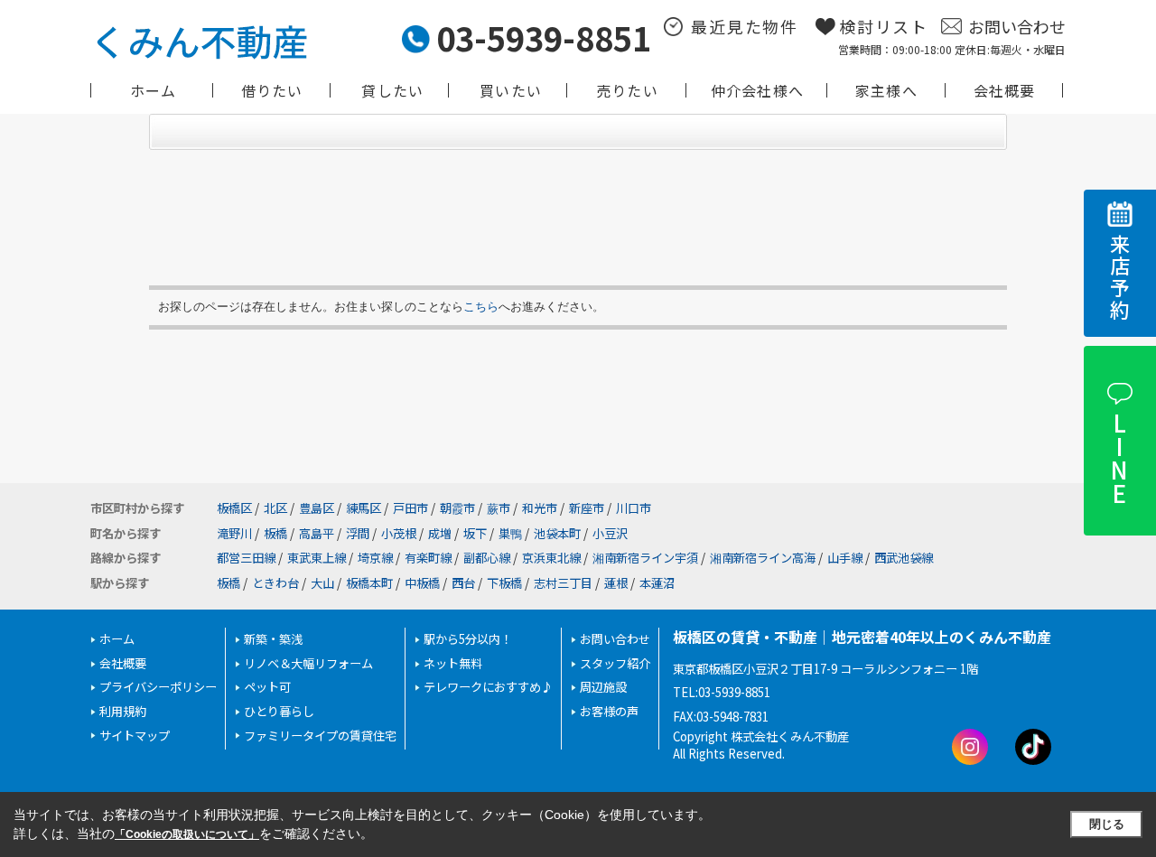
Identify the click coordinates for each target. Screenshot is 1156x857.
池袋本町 (557, 533)
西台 (463, 583)
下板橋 (504, 583)
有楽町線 (428, 557)
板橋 (275, 533)
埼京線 (375, 557)
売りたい (627, 90)
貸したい (392, 90)
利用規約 (122, 711)
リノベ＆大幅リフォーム (308, 663)
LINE (1118, 458)
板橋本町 (369, 583)
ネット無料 (453, 663)
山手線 (844, 557)
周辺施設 (603, 686)
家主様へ (886, 90)
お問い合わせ (1017, 26)
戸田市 (410, 508)
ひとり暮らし (279, 711)
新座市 (586, 508)
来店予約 (1119, 277)
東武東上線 (316, 557)
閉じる (1106, 824)
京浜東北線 (551, 557)
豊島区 (316, 508)
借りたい (272, 90)
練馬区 (363, 508)
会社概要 (1005, 90)
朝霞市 (457, 508)
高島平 (316, 533)
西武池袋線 (903, 557)
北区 (275, 508)
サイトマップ (134, 735)
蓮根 (616, 583)
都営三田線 (246, 557)
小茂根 (398, 533)
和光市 (539, 508)
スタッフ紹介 (615, 663)
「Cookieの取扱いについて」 (187, 834)
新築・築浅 (273, 638)
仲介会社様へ (757, 90)
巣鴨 (510, 533)
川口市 (633, 508)
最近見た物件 (744, 26)
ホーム (153, 90)
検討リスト (883, 26)
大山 (322, 583)
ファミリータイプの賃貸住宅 (320, 735)
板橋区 (234, 508)
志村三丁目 (563, 583)
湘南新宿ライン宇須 (645, 557)
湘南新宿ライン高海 (763, 557)
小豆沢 (610, 533)
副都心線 (486, 557)
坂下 (475, 533)
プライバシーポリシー (158, 686)
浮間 (357, 533)
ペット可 (267, 686)
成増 (440, 533)
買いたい (511, 90)
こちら (481, 306)
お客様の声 (609, 711)
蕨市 (498, 508)
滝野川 (234, 533)
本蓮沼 (657, 583)
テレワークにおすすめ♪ (488, 686)
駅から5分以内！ (468, 638)
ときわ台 (275, 583)
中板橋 (422, 583)
